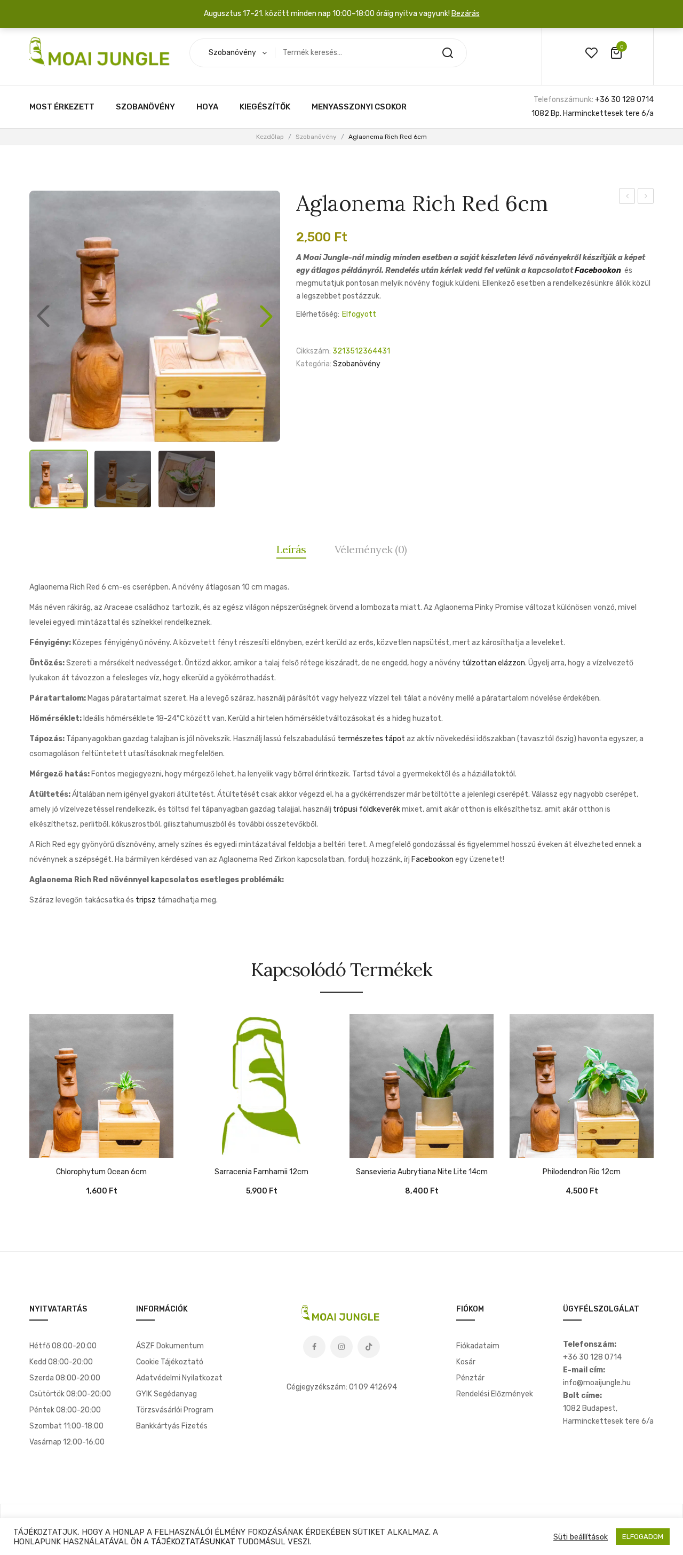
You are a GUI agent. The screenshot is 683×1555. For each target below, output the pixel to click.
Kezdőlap (270, 136)
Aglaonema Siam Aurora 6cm (646, 197)
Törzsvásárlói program (174, 1410)
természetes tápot (371, 738)
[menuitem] (61, 106)
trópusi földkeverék (366, 809)
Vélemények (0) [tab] (371, 549)
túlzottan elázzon (493, 662)
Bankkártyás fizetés (172, 1426)
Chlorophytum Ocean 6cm (101, 1172)
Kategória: (313, 363)
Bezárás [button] (465, 13)
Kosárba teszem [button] (42, 1148)
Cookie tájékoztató (169, 1361)
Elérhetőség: (317, 314)
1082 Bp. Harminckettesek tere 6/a (592, 113)
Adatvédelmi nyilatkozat (179, 1378)
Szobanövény (316, 136)
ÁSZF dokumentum (170, 1345)
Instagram (341, 1347)
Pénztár (470, 1378)
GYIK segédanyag (166, 1394)
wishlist (591, 53)
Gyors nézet (69, 1148)
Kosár (465, 1361)
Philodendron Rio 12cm (582, 1172)
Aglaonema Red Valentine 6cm (627, 197)
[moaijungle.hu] (101, 52)
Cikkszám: (313, 351)
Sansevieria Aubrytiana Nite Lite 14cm (422, 1172)
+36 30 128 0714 (624, 99)
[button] (266, 316)
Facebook (314, 1347)
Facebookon (598, 270)
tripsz (146, 900)
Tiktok (369, 1347)
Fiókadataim (477, 1345)
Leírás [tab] (291, 549)
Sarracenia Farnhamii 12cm (261, 1172)
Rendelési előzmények (494, 1394)
